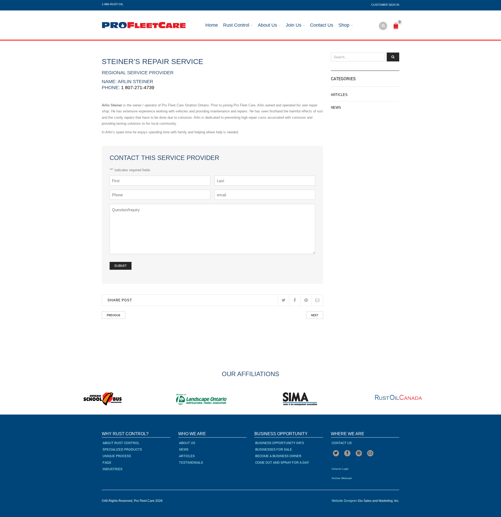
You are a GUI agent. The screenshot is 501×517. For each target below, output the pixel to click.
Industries (112, 469)
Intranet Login (340, 468)
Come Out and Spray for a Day (282, 462)
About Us (267, 25)
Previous (113, 315)
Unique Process (117, 456)
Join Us (293, 25)
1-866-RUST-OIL (112, 4)
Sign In (394, 4)
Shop (343, 25)
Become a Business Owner (278, 456)
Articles (339, 95)
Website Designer (344, 501)
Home (211, 25)
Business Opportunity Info (279, 443)
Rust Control (236, 25)
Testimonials (191, 462)
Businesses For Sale (273, 449)
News (336, 108)
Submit (120, 265)
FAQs (107, 462)
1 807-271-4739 (137, 87)
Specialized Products (122, 449)
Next (314, 315)
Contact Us (321, 25)
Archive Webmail (341, 478)
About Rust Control (121, 443)
